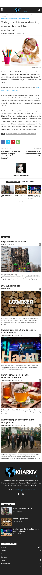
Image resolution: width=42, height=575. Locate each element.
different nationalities (22, 134)
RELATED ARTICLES (13, 181)
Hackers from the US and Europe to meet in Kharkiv (34, 197)
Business (4, 557)
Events (20, 18)
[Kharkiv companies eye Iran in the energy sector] (21, 440)
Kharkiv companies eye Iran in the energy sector (17, 421)
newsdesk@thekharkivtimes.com (25, 490)
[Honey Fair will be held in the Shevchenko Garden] (21, 395)
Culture (8, 14)
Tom (2, 244)
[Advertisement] (21, 3)
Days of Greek (10, 134)
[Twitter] (8, 142)
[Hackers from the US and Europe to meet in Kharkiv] (34, 189)
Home (2, 14)
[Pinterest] (13, 142)
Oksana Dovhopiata (9, 33)
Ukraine (3, 550)
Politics (3, 567)
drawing (32, 134)
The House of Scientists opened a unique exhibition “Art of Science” (10, 154)
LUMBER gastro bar (20, 195)
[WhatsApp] (18, 142)
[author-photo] (21, 168)
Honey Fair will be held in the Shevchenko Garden (15, 376)
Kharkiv (26, 18)
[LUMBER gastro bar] (21, 189)
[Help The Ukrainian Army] (7, 189)
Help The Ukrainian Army (6, 196)
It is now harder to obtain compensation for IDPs (32, 153)
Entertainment (12, 18)
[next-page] (22, 202)
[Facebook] (3, 142)
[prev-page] (20, 202)
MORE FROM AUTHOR (28, 181)
